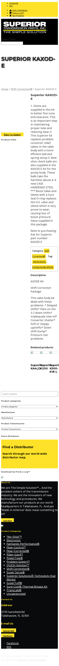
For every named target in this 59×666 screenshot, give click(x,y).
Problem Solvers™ (18, 561)
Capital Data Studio (32, 660)
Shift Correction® (21, 89)
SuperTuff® (14, 583)
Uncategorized (16, 594)
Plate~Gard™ (15, 554)
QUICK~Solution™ (18, 565)
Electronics (14, 540)
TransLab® (14, 590)
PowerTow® (15, 558)
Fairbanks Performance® (23, 544)
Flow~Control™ (16, 547)
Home (4, 89)
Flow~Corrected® (18, 551)
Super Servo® (16, 572)
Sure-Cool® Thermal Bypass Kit (27, 586)
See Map (7, 464)
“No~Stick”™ (14, 537)
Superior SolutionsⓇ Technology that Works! (31, 577)
